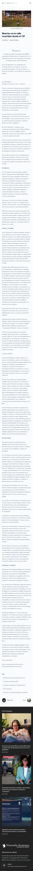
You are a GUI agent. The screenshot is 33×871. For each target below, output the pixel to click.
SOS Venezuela (7, 688)
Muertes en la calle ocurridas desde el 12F (14, 678)
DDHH (11, 40)
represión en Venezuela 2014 (10, 681)
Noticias (15, 40)
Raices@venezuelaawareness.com (17, 866)
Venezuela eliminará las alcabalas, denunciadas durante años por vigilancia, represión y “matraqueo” (16, 789)
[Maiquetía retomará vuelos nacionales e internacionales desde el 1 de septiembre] (16, 811)
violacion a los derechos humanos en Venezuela (15, 692)
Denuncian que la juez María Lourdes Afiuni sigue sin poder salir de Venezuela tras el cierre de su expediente (16, 747)
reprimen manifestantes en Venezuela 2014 (14, 685)
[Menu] (30, 3)
